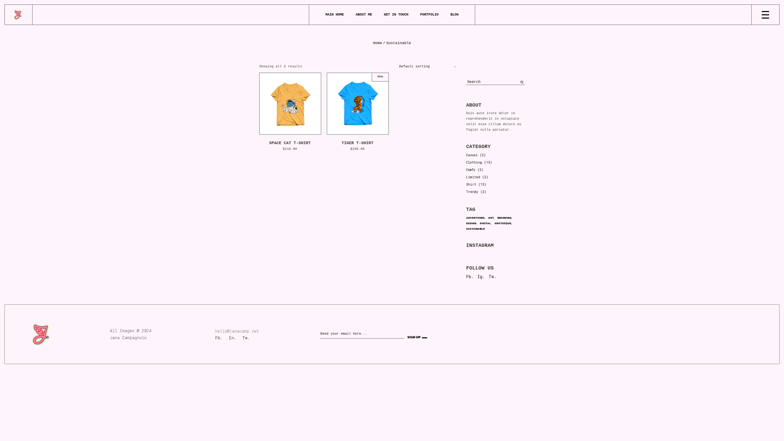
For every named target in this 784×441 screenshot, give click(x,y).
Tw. (492, 276)
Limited (473, 177)
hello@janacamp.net (237, 331)
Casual (472, 155)
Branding (504, 218)
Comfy (471, 169)
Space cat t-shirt (290, 143)
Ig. (481, 276)
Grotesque (502, 223)
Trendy (472, 191)
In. (232, 338)
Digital (485, 223)
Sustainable (475, 229)
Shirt (471, 184)
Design (471, 223)
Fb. (469, 276)
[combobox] (426, 66)
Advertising (475, 218)
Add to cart (293, 103)
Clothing (474, 162)
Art (491, 218)
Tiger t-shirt (357, 143)
